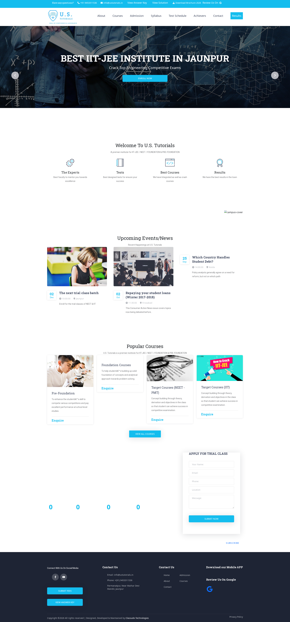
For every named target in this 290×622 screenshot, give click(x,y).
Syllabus (156, 16)
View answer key (64, 602)
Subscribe (232, 542)
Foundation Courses (116, 365)
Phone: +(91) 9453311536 (119, 580)
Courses (118, 16)
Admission (137, 16)
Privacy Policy (236, 616)
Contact (218, 16)
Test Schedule (177, 16)
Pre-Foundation (63, 393)
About (101, 16)
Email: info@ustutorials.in (120, 574)
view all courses (145, 433)
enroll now (145, 78)
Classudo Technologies (137, 618)
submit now (211, 518)
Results (236, 16)
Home (167, 575)
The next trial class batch (79, 293)
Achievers (200, 16)
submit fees (65, 590)
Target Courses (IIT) (215, 387)
